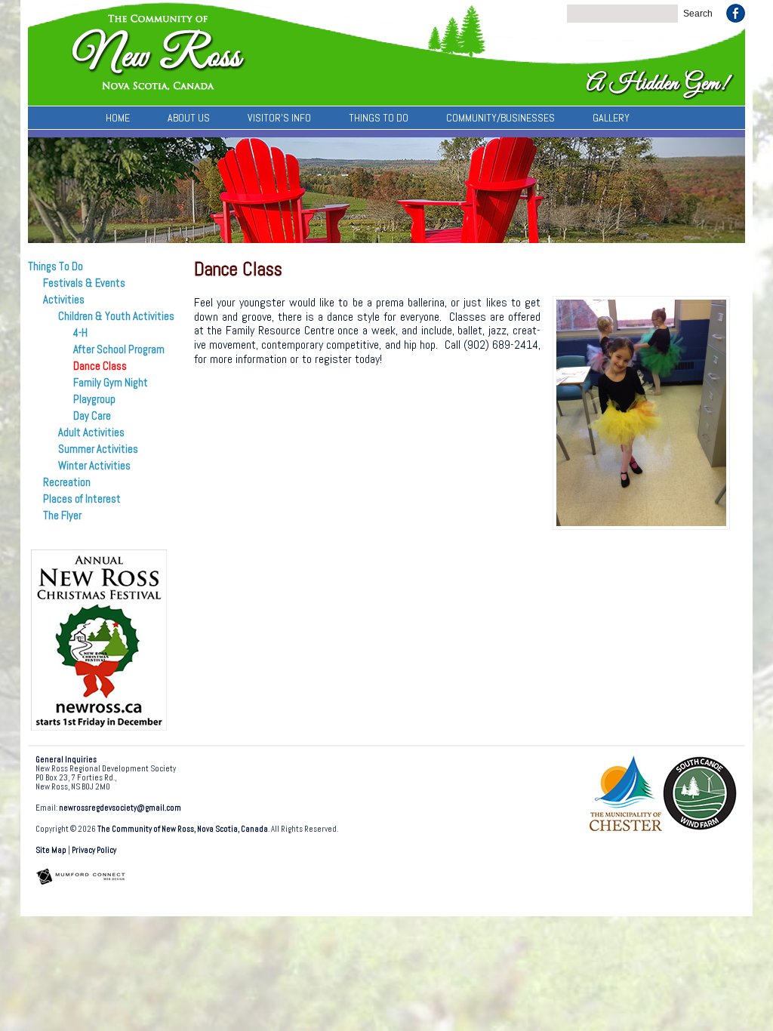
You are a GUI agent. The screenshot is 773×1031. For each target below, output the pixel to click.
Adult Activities (91, 432)
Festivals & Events (84, 283)
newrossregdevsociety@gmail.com (120, 808)
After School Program (119, 349)
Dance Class (100, 366)
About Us (189, 118)
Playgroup (94, 399)
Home (118, 118)
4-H (80, 333)
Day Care (92, 416)
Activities (64, 299)
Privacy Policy (94, 850)
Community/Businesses (500, 118)
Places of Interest (82, 499)
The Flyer (62, 515)
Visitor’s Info (279, 118)
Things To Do (378, 118)
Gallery (611, 118)
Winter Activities (94, 465)
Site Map (50, 850)
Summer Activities (98, 449)
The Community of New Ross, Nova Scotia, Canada (182, 829)
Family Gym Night (110, 382)
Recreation (67, 482)
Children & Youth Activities (116, 316)
